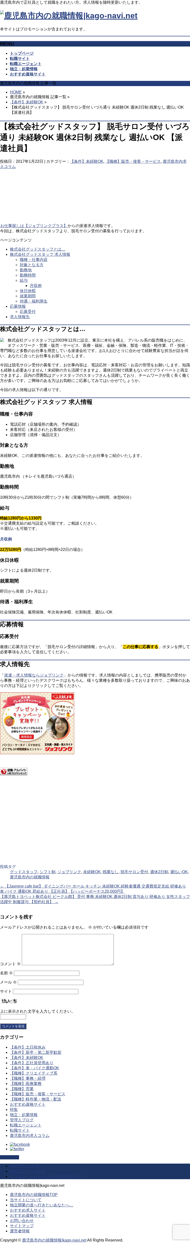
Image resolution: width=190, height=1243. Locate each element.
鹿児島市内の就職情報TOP (34, 1195)
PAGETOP (9, 1157)
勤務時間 (28, 275)
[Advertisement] (65, 184)
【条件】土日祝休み (28, 1047)
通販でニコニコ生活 (28, 1171)
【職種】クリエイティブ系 (33, 1073)
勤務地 (26, 270)
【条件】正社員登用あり (31, 1063)
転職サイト (20, 1130)
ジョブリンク (69, 872)
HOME (16, 92)
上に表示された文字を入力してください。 (37, 1011)
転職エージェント (26, 1125)
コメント (10, 964)
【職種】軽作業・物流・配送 (35, 1099)
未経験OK (92, 872)
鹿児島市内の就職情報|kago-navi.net (54, 1240)
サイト (6, 991)
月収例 (36, 285)
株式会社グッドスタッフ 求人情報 (40, 254)
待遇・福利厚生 (34, 301)
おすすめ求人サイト (28, 1210)
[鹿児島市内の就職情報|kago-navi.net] (69, 15)
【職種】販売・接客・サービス (133, 161)
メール (8, 982)
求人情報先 (20, 317)
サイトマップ (22, 1226)
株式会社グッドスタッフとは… (37, 249)
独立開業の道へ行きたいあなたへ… (41, 1205)
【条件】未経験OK (26, 102)
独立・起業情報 (24, 1115)
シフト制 (47, 872)
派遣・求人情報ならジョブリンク (34, 675)
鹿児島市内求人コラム (29, 1135)
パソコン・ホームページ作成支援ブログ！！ (49, 1176)
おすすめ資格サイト (28, 1104)
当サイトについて (26, 1200)
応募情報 (18, 306)
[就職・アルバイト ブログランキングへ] (13, 774)
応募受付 (28, 311)
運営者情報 (20, 1231)
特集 (14, 1109)
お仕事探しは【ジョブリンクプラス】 (34, 226)
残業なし (111, 872)
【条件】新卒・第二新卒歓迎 (35, 1052)
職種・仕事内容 (34, 260)
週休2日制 (159, 872)
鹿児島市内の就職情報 (29, 877)
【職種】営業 (22, 1089)
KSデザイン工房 (24, 1166)
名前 (6, 973)
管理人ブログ (22, 1120)
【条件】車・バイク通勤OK (34, 1068)
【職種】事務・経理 (28, 1078)
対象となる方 (32, 265)
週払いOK (179, 872)
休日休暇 (28, 291)
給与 (24, 280)
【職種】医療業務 (26, 1083)
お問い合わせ (22, 1221)
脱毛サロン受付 (134, 872)
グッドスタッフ (24, 872)
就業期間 (28, 296)
